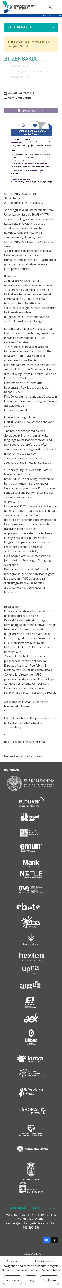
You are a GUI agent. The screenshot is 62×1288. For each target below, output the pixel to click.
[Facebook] (46, 1240)
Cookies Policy (51, 1270)
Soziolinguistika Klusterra (27, 61)
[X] (54, 1240)
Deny (31, 1280)
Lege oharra (32, 1253)
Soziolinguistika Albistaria (27, 71)
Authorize (12, 1280)
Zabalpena (18, 66)
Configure (49, 1280)
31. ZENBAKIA (20, 76)
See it (24, 46)
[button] (50, 7)
